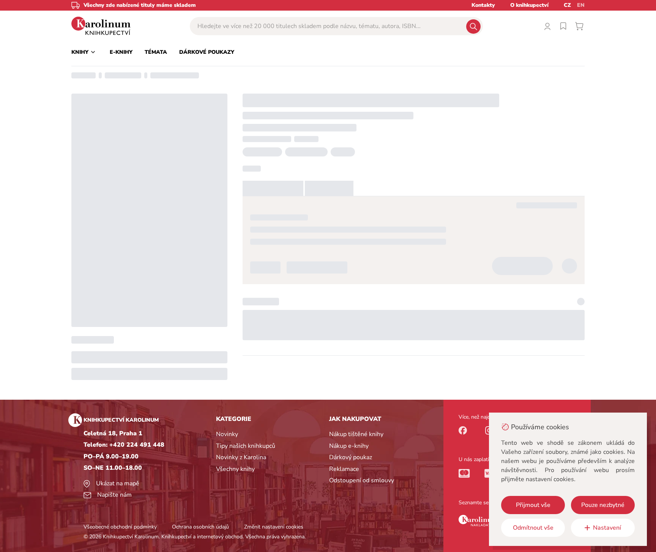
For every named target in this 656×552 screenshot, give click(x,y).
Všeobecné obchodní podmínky (120, 526)
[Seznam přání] (563, 26)
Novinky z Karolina (241, 457)
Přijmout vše (533, 505)
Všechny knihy (235, 469)
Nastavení (607, 528)
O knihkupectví (529, 5)
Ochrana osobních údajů (200, 526)
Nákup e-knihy (349, 446)
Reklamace (344, 469)
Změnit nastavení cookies (273, 526)
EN (581, 5)
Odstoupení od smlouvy (361, 480)
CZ (567, 5)
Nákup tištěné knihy (356, 434)
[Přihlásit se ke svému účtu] (547, 26)
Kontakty (483, 5)
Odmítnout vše (533, 528)
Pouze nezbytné (602, 505)
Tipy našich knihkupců (245, 446)
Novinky (227, 434)
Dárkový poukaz (350, 457)
